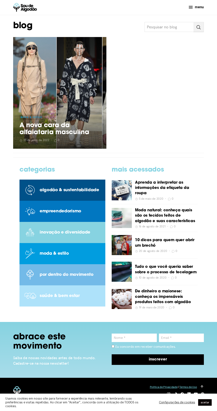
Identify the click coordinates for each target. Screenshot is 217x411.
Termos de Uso (188, 387)
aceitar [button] (205, 402)
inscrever (158, 360)
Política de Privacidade (164, 387)
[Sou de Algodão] (25, 7)
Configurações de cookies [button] (177, 402)
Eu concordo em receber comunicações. (145, 347)
